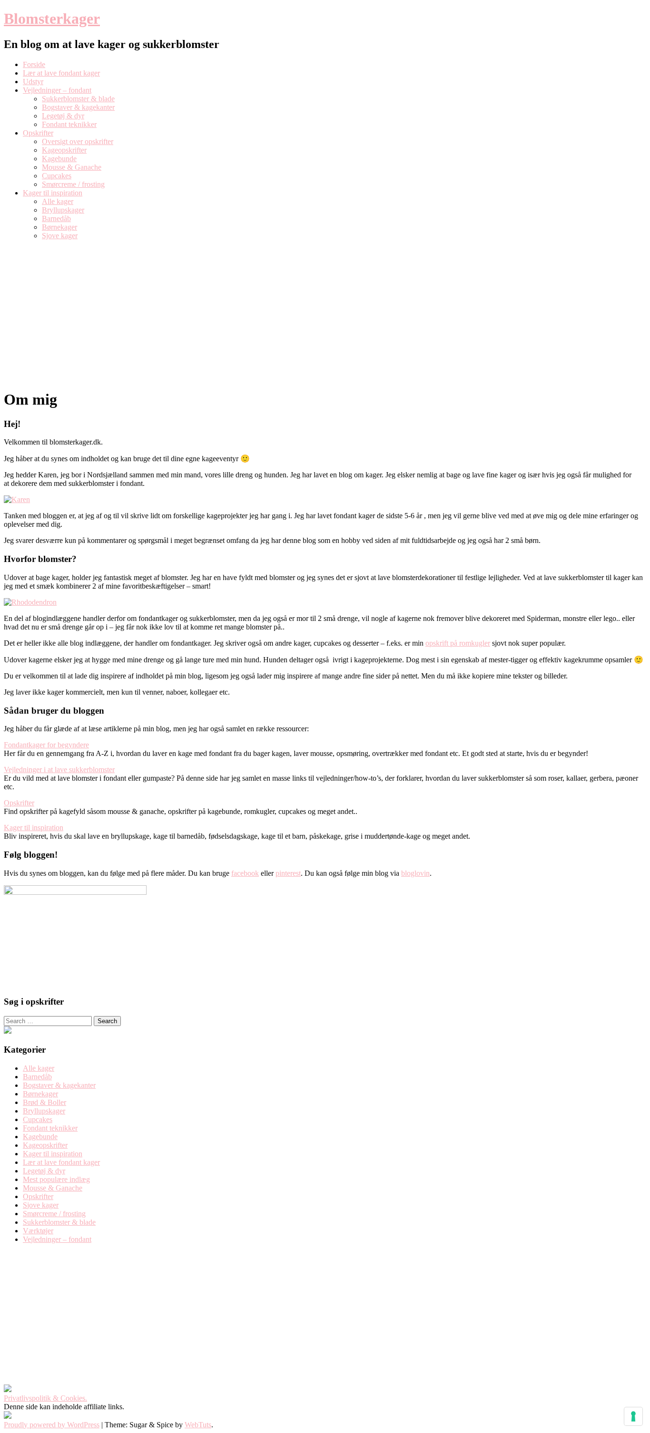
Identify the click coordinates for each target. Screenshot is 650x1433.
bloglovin (415, 873)
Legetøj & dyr (63, 116)
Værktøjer (38, 1231)
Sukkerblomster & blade (78, 99)
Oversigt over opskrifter (77, 141)
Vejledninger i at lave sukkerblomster (59, 769)
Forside (34, 64)
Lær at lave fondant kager (61, 73)
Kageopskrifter (64, 150)
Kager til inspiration (52, 193)
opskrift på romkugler (457, 643)
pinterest (288, 873)
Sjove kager (60, 236)
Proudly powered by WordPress (51, 1425)
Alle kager (57, 201)
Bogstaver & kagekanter (78, 107)
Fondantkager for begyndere (46, 745)
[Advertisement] (325, 314)
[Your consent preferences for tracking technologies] (633, 1416)
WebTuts (198, 1425)
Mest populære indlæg (56, 1179)
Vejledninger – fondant (57, 90)
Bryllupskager (63, 210)
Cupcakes (56, 176)
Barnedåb (56, 218)
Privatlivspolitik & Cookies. (45, 1398)
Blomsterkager (52, 18)
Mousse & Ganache (71, 167)
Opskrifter (38, 133)
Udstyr (33, 81)
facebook (245, 873)
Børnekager (59, 227)
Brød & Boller (44, 1102)
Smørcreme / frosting (73, 184)
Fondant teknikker (69, 124)
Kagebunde (59, 159)
